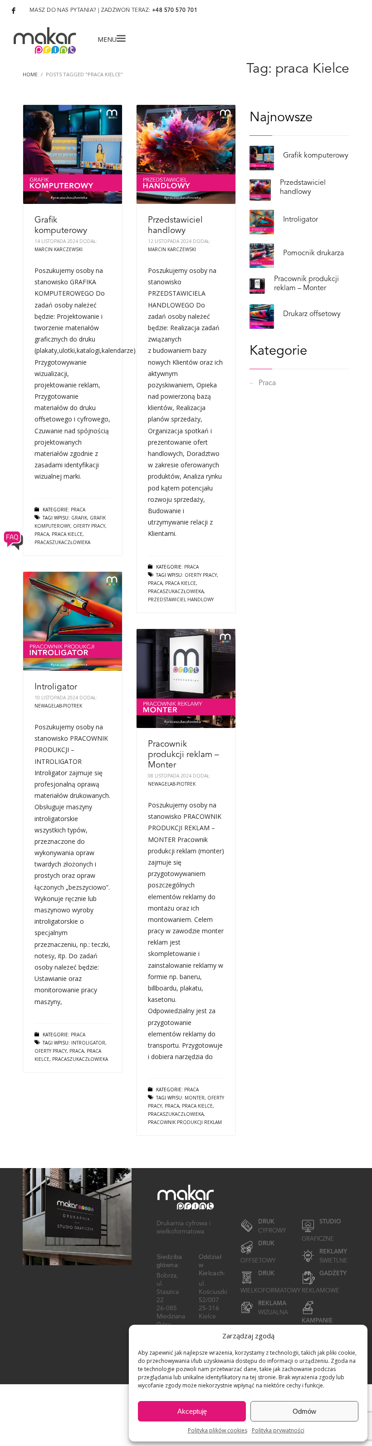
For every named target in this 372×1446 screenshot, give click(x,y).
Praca (78, 509)
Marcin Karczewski (58, 249)
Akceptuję (192, 1411)
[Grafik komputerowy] (72, 154)
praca (155, 583)
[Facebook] (13, 10)
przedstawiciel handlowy (181, 599)
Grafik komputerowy (315, 155)
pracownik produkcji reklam (185, 1122)
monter (195, 1097)
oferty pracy (201, 575)
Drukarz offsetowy (312, 314)
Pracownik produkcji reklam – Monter (183, 755)
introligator (88, 1043)
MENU (107, 39)
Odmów (304, 1411)
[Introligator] (72, 621)
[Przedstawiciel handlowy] (186, 154)
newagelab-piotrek (58, 706)
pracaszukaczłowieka (176, 591)
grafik (79, 518)
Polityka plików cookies (217, 1430)
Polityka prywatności (278, 1430)
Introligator (55, 687)
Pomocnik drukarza (313, 253)
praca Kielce (180, 583)
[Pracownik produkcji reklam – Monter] (186, 678)
